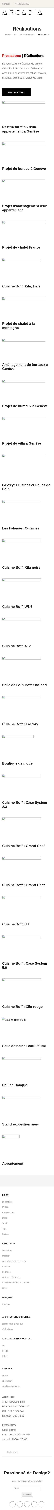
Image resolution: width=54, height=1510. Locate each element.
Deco (4, 1218)
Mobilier (6, 1207)
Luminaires (7, 1202)
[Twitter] (20, 1504)
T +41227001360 (21, 4)
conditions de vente (11, 1386)
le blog (5, 1356)
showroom (7, 1381)
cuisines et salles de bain (14, 1261)
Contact (6, 4)
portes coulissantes (11, 1277)
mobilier (6, 1256)
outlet (4, 1288)
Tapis (4, 1228)
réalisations (7, 1329)
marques (6, 1304)
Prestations (11, 56)
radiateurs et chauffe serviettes (16, 1282)
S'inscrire (27, 1494)
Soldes (5, 1234)
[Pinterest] (34, 1504)
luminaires (7, 1250)
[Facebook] (13, 1504)
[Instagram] (41, 1504)
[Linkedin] (27, 1504)
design (5, 1351)
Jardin (5, 1223)
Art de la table (8, 1212)
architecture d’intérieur (12, 1324)
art (3, 1345)
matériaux (7, 1266)
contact (5, 1375)
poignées (6, 1272)
